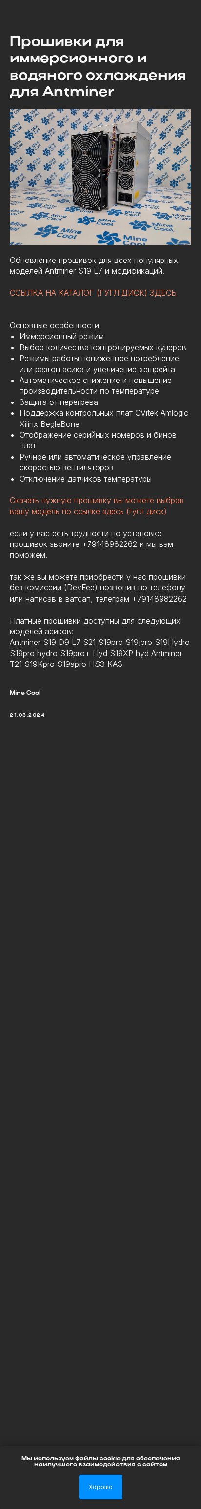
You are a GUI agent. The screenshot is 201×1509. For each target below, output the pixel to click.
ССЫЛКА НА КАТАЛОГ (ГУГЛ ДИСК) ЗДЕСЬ (93, 293)
